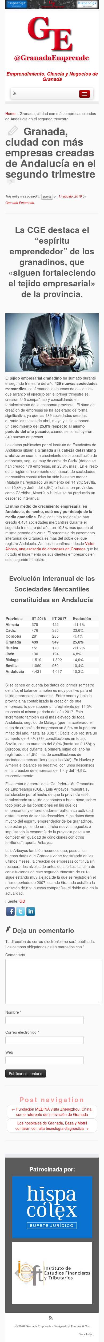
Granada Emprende (19, 202)
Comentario (15, 954)
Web (9, 1052)
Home (10, 113)
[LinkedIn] (30, 911)
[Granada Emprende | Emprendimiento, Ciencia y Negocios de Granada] (52, 38)
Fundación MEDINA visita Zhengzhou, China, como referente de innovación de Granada (52, 1111)
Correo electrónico (22, 1032)
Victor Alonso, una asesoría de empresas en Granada (50, 546)
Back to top (86, 1334)
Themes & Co (80, 1326)
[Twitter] (20, 911)
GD (22, 901)
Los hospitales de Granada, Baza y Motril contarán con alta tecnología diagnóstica (52, 1125)
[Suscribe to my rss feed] (16, 93)
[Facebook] (10, 911)
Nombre (13, 1012)
